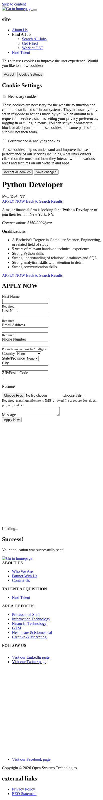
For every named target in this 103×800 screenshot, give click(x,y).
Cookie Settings (30, 74)
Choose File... (73, 395)
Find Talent (21, 52)
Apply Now (12, 420)
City (5, 363)
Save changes (46, 172)
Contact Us (21, 580)
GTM (16, 628)
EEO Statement (24, 793)
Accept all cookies (17, 172)
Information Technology (31, 619)
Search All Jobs (34, 39)
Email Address (13, 325)
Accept (9, 74)
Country (9, 353)
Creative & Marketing (29, 637)
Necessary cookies (22, 96)
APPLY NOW (14, 201)
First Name (11, 296)
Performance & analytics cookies (34, 141)
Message (9, 415)
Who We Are (22, 571)
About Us (20, 30)
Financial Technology (29, 623)
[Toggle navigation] (35, 10)
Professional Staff (26, 614)
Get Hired (30, 43)
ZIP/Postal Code (15, 373)
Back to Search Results (44, 201)
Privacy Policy (23, 789)
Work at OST (32, 48)
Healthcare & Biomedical (32, 632)
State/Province (14, 358)
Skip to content (14, 4)
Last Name (10, 311)
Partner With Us (24, 576)
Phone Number (14, 339)
